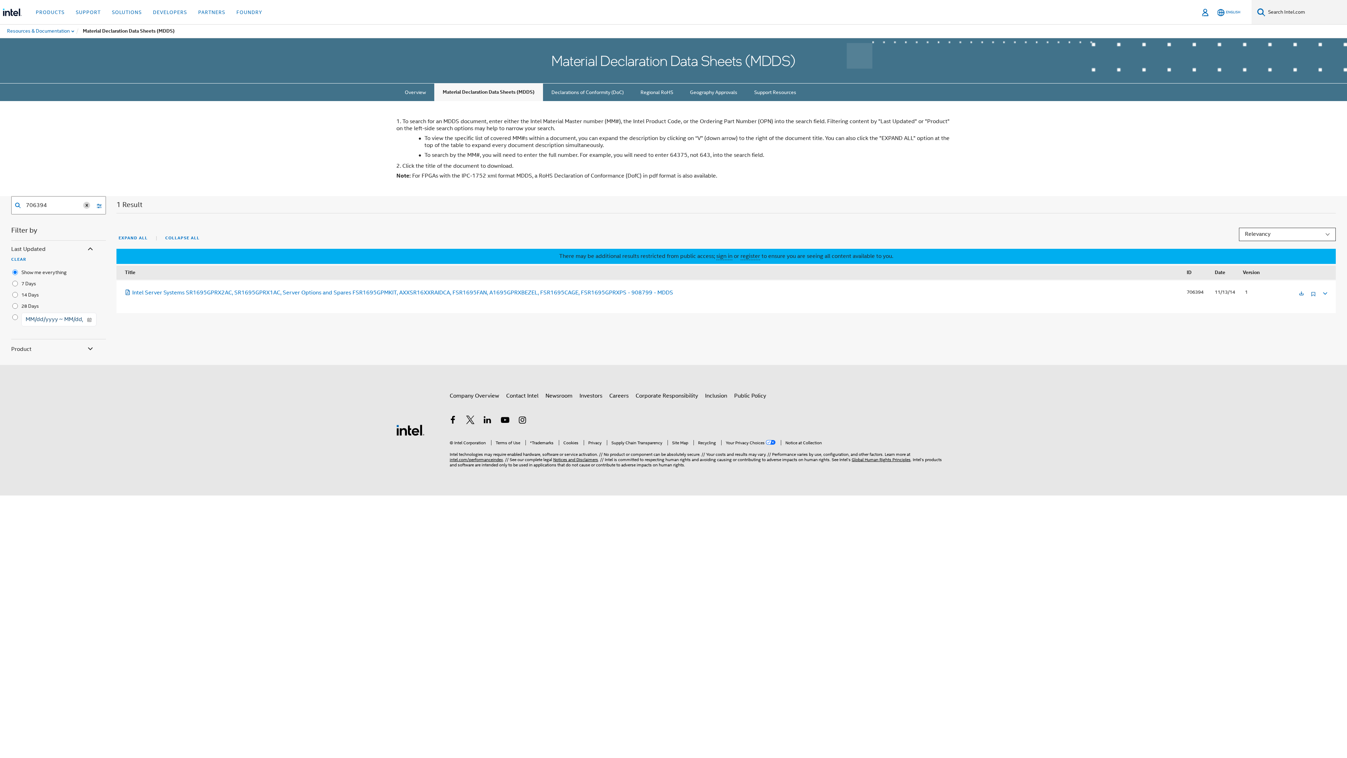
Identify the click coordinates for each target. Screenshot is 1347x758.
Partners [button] (211, 12)
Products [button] (50, 12)
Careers (619, 395)
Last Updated (28, 249)
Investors (590, 395)
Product (21, 349)
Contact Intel (522, 395)
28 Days (30, 306)
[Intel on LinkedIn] (488, 421)
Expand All (133, 238)
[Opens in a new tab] (1301, 294)
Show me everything (44, 272)
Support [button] (88, 12)
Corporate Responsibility (667, 395)
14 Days (30, 295)
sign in (724, 256)
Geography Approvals (713, 92)
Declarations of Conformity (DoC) (587, 92)
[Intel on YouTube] (505, 421)
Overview (415, 92)
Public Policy (750, 395)
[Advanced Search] (96, 205)
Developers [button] (170, 12)
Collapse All (182, 238)
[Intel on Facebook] (453, 421)
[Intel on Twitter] (470, 421)
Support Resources (775, 92)
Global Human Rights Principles (881, 459)
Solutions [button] (127, 12)
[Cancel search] (86, 205)
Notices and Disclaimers (575, 459)
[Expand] (1324, 292)
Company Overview (474, 395)
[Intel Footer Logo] (410, 429)
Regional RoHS (657, 92)
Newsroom (558, 395)
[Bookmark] (1313, 296)
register (750, 256)
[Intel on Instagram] (522, 421)
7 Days (28, 283)
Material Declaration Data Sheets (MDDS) (489, 92)
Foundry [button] (249, 12)
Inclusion (716, 395)
